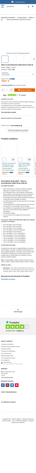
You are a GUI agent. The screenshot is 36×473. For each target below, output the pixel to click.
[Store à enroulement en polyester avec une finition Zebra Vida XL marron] (9, 150)
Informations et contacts (8, 279)
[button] (34, 59)
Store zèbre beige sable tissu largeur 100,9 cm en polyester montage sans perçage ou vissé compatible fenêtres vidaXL (24, 164)
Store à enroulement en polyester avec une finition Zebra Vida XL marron (9, 164)
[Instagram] (7, 385)
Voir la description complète (8, 112)
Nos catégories (5, 360)
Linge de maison (22, 17)
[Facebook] (3, 385)
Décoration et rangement (8, 17)
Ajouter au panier (25, 90)
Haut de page (18, 311)
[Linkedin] (12, 385)
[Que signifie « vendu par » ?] (13, 70)
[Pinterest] (16, 385)
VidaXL (8, 67)
